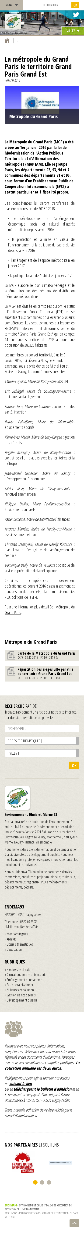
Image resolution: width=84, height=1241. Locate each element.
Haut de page (74, 1223)
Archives (11, 939)
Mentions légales (17, 934)
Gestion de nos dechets (21, 995)
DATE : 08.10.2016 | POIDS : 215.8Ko (47, 655)
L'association (14, 949)
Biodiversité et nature (20, 969)
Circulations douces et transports (26, 974)
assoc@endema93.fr (26, 926)
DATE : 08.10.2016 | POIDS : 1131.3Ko (45, 673)
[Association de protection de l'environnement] (13, 21)
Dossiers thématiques (20, 944)
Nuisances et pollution (20, 989)
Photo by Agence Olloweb (14, 33)
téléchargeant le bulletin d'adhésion (42, 1089)
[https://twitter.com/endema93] (76, 15)
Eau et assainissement (20, 984)
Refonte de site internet (55, 1213)
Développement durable (22, 1000)
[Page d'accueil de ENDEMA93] (7, 40)
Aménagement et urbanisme (24, 979)
